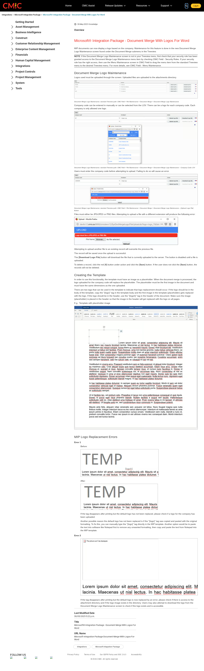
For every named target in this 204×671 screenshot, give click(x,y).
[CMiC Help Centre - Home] (12, 6)
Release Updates (114, 5)
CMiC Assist (88, 5)
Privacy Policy (73, 654)
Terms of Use (89, 654)
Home (68, 5)
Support (165, 5)
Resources (141, 5)
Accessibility (136, 654)
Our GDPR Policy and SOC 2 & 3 (113, 654)
